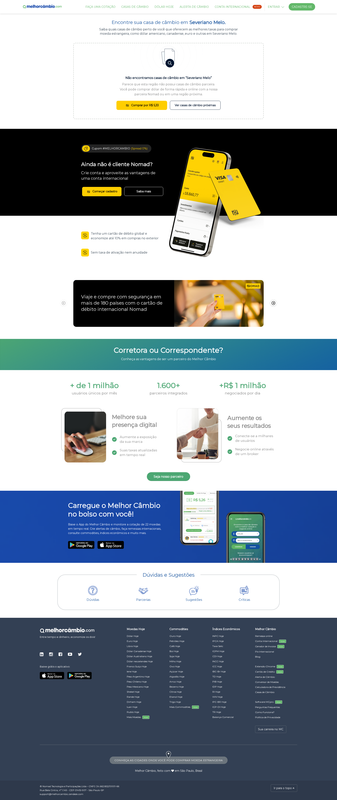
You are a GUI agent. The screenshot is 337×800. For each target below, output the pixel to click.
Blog (257, 656)
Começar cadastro (104, 191)
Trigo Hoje (175, 701)
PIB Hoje (217, 681)
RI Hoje (216, 691)
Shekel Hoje (133, 691)
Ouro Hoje (175, 636)
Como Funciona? (264, 712)
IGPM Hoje (218, 651)
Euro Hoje (132, 641)
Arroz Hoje (175, 681)
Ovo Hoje (174, 666)
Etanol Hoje (175, 696)
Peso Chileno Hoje (137, 681)
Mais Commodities (183, 706)
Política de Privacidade (267, 717)
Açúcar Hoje (176, 671)
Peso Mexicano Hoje (138, 686)
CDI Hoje (217, 656)
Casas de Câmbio (135, 7)
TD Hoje (216, 676)
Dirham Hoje (134, 701)
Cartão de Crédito (268, 671)
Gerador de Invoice (269, 646)
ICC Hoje (217, 666)
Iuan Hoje (132, 706)
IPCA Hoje (218, 641)
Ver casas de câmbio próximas (195, 105)
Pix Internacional (264, 651)
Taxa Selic (217, 646)
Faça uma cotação (100, 7)
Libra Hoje (132, 646)
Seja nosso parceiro (168, 476)
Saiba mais (144, 191)
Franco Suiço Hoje (137, 666)
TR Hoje (216, 712)
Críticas (244, 600)
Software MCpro (268, 701)
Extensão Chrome (269, 666)
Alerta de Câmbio (194, 7)
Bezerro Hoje (176, 686)
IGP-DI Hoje (219, 706)
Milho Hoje (175, 661)
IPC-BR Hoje (219, 701)
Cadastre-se (302, 7)
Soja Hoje (174, 656)
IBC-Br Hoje (219, 671)
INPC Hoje (218, 636)
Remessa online (263, 636)
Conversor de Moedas (267, 682)
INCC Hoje (218, 661)
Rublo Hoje (133, 712)
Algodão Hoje (176, 676)
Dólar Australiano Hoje (139, 656)
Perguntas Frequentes (267, 707)
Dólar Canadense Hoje (139, 651)
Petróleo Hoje (176, 641)
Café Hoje (174, 646)
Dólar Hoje (164, 7)
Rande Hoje (133, 696)
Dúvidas (93, 600)
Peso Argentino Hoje (138, 676)
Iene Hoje (132, 671)
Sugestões (194, 600)
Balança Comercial (223, 717)
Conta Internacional (237, 7)
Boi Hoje (174, 651)
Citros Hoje (175, 691)
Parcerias (143, 600)
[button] (273, 303)
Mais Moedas (137, 717)
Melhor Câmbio (145, 771)
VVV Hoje (217, 696)
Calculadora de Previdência (270, 687)
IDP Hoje (217, 686)
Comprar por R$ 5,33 (144, 105)
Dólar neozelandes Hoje (140, 661)
